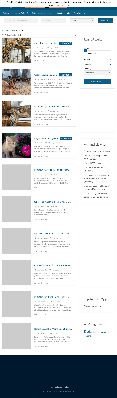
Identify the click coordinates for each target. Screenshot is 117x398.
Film (91, 332)
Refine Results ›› (97, 82)
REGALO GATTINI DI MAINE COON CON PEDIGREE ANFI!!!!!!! (66, 170)
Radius (86, 49)
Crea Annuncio (79, 13)
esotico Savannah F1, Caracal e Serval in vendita (57, 265)
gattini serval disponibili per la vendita (52, 43)
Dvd (87, 331)
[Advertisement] (100, 113)
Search (106, 21)
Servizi (96, 331)
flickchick (44, 143)
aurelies (43, 111)
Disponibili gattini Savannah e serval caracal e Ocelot (60, 106)
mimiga (43, 206)
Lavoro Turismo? (21, 13)
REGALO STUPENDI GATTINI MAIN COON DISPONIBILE (63, 233)
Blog (67, 387)
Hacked (87, 163)
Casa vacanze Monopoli (94, 167)
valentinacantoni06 (47, 79)
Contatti (59, 13)
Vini (68, 13)
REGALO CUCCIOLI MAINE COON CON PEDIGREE (60, 297)
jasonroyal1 (45, 238)
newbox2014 (45, 302)
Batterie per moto (92, 151)
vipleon (43, 48)
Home (50, 387)
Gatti (38, 48)
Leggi (58, 5)
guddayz (44, 333)
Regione (87, 59)
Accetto (65, 5)
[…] (70, 310)
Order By (87, 69)
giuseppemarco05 (46, 175)
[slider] (85, 50)
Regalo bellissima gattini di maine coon (53, 138)
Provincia (87, 65)
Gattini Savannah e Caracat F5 (49, 74)
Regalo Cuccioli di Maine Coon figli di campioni (56, 328)
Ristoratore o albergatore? (42, 13)
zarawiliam (44, 270)
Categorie (7, 13)
